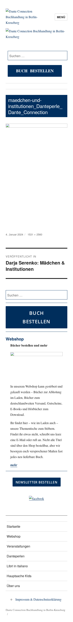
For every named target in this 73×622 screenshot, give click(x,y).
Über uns (13, 585)
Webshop (13, 536)
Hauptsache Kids (19, 576)
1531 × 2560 (35, 234)
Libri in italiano (17, 566)
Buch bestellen (35, 71)
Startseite (13, 526)
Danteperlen (16, 556)
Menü (61, 17)
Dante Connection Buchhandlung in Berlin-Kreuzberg (35, 610)
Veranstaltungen (18, 546)
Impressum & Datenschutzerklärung (38, 599)
